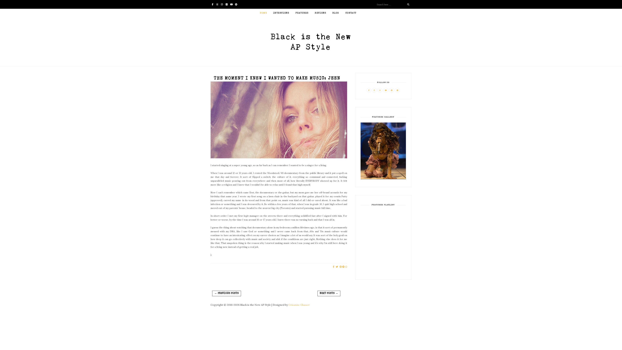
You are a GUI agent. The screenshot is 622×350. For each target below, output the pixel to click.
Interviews (281, 13)
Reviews (320, 13)
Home (263, 13)
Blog (335, 13)
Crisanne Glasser (299, 304)
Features (301, 13)
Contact (350, 13)
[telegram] (343, 267)
